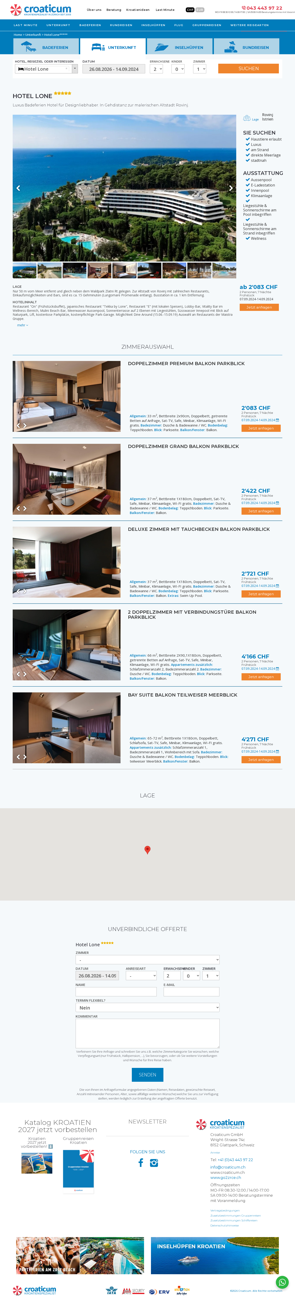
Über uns (94, 10)
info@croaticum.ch (227, 1167)
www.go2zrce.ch (225, 1177)
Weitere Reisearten (249, 25)
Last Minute (165, 10)
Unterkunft (59, 25)
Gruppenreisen (206, 25)
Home (18, 35)
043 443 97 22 (264, 8)
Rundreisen (121, 25)
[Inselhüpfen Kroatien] (215, 1255)
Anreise (215, 1152)
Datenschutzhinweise (224, 1225)
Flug (178, 25)
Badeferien (90, 25)
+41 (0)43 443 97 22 (235, 1160)
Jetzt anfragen (259, 307)
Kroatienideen (138, 10)
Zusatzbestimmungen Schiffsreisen (233, 1220)
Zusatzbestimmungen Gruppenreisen (235, 1215)
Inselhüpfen (153, 25)
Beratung (113, 10)
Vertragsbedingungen (225, 1210)
